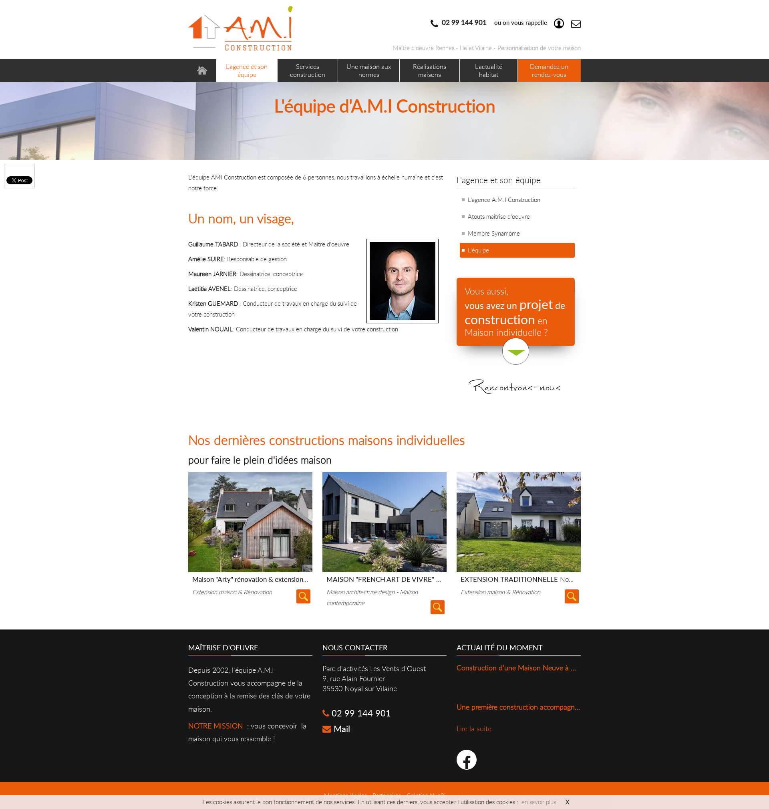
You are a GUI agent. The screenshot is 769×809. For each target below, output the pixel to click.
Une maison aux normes (368, 70)
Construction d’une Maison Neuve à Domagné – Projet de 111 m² (558, 667)
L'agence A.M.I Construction (504, 200)
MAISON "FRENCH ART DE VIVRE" (397, 579)
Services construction (307, 70)
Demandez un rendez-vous (549, 70)
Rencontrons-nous (516, 394)
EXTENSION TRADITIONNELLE (542, 579)
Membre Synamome (494, 233)
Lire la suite (303, 596)
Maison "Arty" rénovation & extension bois (284, 579)
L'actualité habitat (488, 70)
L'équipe (478, 250)
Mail (340, 728)
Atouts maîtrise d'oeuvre (499, 216)
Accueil (202, 70)
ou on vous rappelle (493, 22)
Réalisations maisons (429, 70)
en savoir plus (538, 802)
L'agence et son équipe (247, 70)
